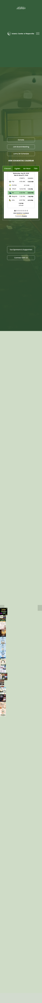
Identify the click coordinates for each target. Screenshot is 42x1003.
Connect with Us (21, 258)
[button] (2, 608)
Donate (21, 140)
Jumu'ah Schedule (21, 154)
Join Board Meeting (21, 147)
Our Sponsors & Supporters (21, 249)
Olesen (7, 168)
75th (36, 168)
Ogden (17, 168)
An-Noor (27, 168)
